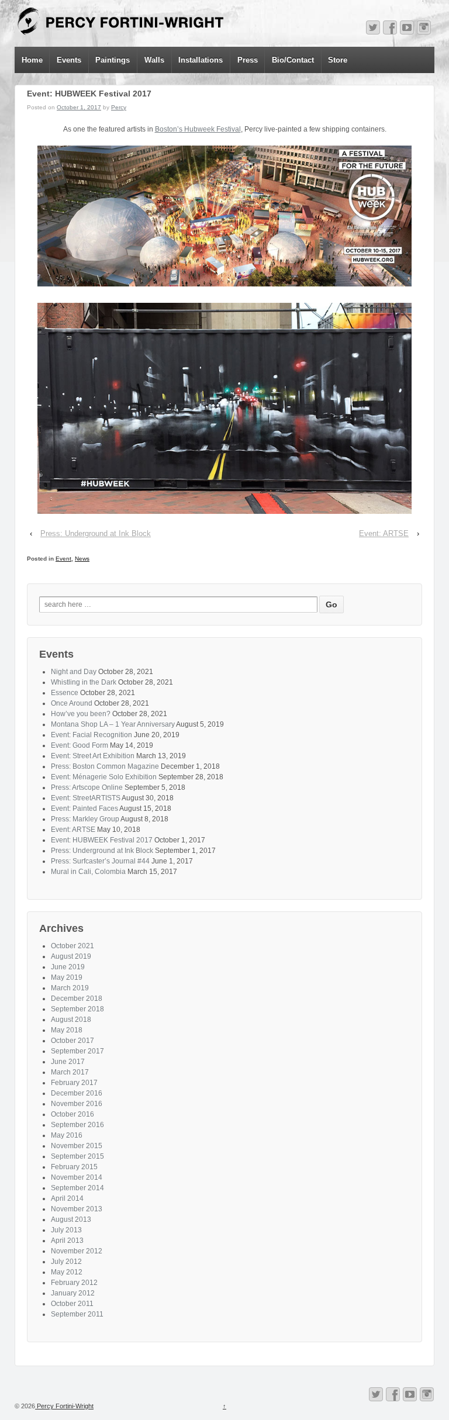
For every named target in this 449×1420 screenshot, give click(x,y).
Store (337, 60)
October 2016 (72, 1114)
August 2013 (71, 1219)
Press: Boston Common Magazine (105, 766)
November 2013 (76, 1209)
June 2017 (68, 1062)
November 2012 (76, 1251)
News (82, 558)
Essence (64, 693)
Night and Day (73, 672)
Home (32, 60)
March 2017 (70, 1072)
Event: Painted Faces (84, 808)
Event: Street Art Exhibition (92, 756)
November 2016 (76, 1104)
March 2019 (70, 988)
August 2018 (71, 1019)
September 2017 (77, 1051)
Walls (154, 60)
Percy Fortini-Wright (64, 1405)
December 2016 (76, 1093)
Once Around (71, 703)
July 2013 (66, 1230)
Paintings (112, 60)
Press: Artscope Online (87, 787)
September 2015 (77, 1156)
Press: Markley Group (85, 819)
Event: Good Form (79, 745)
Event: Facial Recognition (91, 735)
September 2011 (77, 1314)
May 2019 (66, 977)
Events (69, 60)
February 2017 (74, 1083)
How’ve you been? (80, 714)
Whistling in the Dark (83, 682)
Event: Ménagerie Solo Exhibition (104, 777)
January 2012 (73, 1293)
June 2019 (68, 967)
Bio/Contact (293, 60)
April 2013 (67, 1240)
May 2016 (66, 1135)
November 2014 (76, 1177)
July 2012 (66, 1261)
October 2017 (72, 1041)
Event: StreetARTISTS (85, 798)
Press (247, 60)
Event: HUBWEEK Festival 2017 (102, 840)
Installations (200, 60)
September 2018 (77, 1009)
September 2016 (77, 1125)
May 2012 (66, 1272)
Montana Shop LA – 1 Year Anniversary (113, 724)
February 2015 (74, 1167)
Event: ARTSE (384, 533)
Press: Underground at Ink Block (95, 533)
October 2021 (72, 946)
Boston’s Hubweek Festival (198, 129)
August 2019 (71, 956)
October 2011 (72, 1304)
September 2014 (77, 1188)
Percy (118, 107)
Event (63, 558)
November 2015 (76, 1146)
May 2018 (66, 1030)
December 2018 (76, 998)
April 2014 (67, 1198)
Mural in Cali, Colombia (88, 872)
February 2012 (74, 1283)
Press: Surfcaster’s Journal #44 (100, 861)
